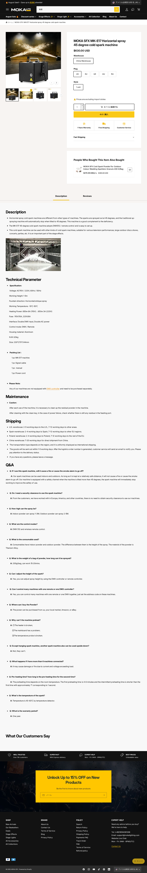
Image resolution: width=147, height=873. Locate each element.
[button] (7, 9)
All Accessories (12, 841)
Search (79, 824)
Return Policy (81, 827)
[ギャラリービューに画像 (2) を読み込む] (40, 94)
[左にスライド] (52, 83)
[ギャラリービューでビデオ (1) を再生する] (26, 94)
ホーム (10, 22)
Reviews (87, 196)
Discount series (27, 17)
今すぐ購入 (104, 114)
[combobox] (78, 9)
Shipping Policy (82, 834)
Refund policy (82, 851)
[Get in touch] (133, 9)
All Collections (12, 844)
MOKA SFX (14, 869)
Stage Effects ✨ (46, 17)
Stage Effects (11, 834)
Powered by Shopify (25, 869)
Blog (43, 834)
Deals (8, 831)
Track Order (81, 841)
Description (61, 196)
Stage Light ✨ (63, 17)
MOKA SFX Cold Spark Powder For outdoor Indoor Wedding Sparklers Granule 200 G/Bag (103, 167)
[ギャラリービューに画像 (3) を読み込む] (54, 94)
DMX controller (53, 389)
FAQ (77, 844)
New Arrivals (11, 824)
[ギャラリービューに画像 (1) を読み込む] (12, 94)
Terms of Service (48, 831)
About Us (44, 824)
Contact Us (45, 827)
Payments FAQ (82, 837)
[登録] (104, 795)
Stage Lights (11, 837)
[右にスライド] (56, 83)
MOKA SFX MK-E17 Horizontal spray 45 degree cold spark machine (40, 22)
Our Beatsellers (12, 827)
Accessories (79, 17)
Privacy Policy (47, 837)
